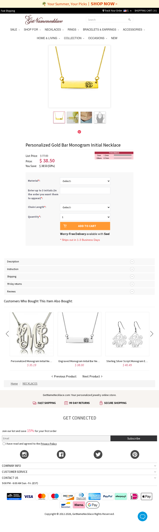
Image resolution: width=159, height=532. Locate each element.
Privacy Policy (49, 443)
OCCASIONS (97, 38)
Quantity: (34, 216)
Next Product (91, 376)
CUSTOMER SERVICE (14, 472)
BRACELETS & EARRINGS (100, 29)
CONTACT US (10, 478)
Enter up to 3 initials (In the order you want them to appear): (43, 194)
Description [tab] (13, 261)
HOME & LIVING (48, 38)
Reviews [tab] (11, 291)
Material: (34, 180)
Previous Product (65, 376)
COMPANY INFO (11, 466)
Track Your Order (113, 10)
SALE (14, 29)
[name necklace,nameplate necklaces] (44, 19)
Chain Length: (37, 207)
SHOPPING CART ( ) (146, 10)
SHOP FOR (32, 29)
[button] (7, 334)
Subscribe (133, 438)
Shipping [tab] (11, 276)
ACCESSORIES (133, 29)
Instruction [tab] (12, 269)
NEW (114, 38)
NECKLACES (53, 29)
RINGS (73, 29)
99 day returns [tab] (14, 284)
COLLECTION (73, 38)
